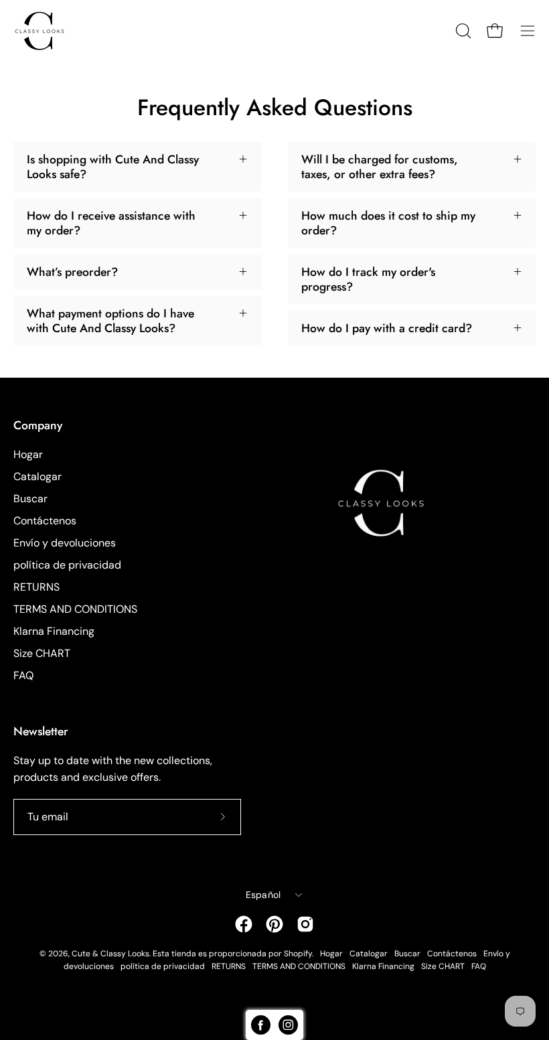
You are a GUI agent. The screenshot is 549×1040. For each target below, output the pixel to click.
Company (37, 425)
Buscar (30, 499)
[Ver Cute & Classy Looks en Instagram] (305, 924)
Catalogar (37, 476)
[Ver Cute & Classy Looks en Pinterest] (274, 924)
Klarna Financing (53, 631)
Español (263, 895)
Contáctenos (44, 521)
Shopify (298, 953)
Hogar (28, 454)
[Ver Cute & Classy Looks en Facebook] (244, 924)
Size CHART (41, 653)
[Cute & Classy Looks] (50, 31)
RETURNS (36, 587)
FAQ (23, 675)
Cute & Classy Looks (110, 953)
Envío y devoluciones (64, 543)
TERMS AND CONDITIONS (75, 609)
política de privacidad (67, 565)
